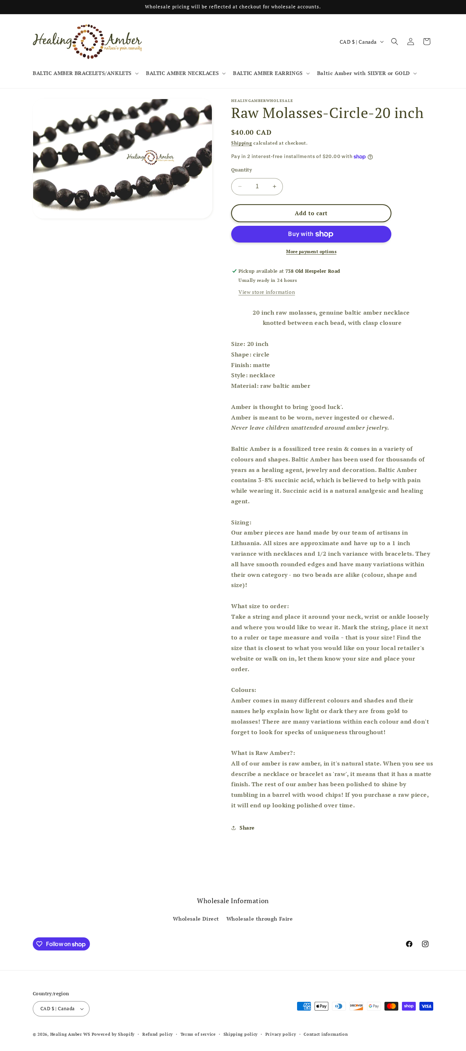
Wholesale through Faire (259, 918)
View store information (266, 291)
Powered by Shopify (113, 1034)
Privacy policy (280, 1034)
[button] (85, 73)
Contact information (326, 1034)
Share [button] (247, 827)
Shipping (241, 143)
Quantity (241, 169)
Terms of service (198, 1034)
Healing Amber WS (70, 1034)
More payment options (311, 251)
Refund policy (157, 1034)
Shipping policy (241, 1034)
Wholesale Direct (196, 918)
